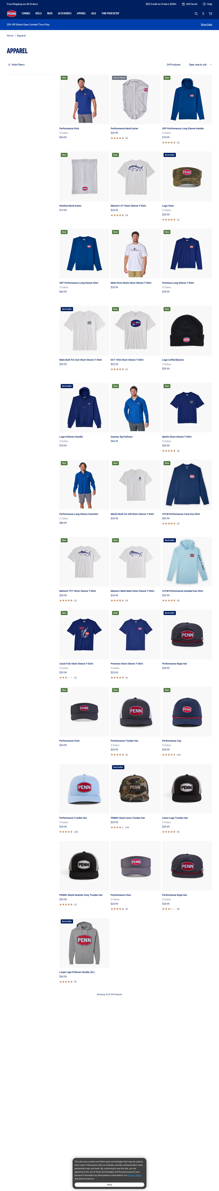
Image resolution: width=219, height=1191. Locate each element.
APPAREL (81, 13)
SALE (93, 13)
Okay (109, 1184)
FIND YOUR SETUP (110, 13)
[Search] (196, 13)
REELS (39, 13)
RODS (50, 13)
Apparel (21, 35)
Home (10, 35)
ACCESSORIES (65, 13)
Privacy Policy (135, 1175)
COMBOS (26, 13)
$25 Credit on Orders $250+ (161, 4)
